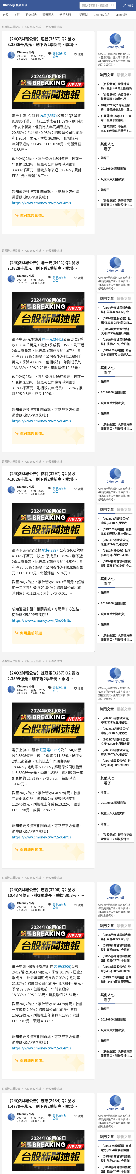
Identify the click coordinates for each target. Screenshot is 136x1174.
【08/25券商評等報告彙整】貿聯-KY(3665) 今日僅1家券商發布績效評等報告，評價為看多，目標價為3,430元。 (116, 937)
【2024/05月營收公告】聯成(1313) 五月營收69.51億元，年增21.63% (116, 721)
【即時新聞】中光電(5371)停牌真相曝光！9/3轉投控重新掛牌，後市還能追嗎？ (115, 129)
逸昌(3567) (48, 115)
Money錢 (121, 14)
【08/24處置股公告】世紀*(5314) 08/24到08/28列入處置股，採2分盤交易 (116, 321)
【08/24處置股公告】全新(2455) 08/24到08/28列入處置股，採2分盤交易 (116, 969)
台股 (5, 14)
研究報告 (31, 14)
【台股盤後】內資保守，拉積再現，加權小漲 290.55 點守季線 (116, 97)
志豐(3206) (62, 966)
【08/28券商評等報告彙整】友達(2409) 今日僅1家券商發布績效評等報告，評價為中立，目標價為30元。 (116, 1170)
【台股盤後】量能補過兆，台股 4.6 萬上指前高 (116, 86)
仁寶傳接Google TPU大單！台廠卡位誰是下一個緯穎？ (116, 118)
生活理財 (82, 14)
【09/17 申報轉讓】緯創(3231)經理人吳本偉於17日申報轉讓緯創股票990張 (116, 532)
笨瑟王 (105, 158)
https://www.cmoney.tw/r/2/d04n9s (41, 202)
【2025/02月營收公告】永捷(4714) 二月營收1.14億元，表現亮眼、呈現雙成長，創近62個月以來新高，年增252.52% (116, 543)
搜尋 (113, 5)
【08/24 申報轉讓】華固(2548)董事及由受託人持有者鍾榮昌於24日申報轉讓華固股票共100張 (116, 353)
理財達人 (48, 14)
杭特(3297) (51, 550)
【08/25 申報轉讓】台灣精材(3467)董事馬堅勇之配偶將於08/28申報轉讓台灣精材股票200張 (116, 980)
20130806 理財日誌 (113, 168)
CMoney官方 (102, 14)
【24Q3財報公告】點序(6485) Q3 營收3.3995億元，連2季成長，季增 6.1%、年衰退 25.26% (116, 553)
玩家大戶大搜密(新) (113, 179)
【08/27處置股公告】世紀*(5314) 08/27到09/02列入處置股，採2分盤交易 (116, 763)
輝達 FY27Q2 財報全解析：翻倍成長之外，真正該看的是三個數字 (116, 108)
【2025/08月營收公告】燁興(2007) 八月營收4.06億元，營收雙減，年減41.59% (116, 753)
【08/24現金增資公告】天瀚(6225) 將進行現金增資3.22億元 (116, 332)
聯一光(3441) (52, 339)
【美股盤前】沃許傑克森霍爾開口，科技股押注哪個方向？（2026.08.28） (116, 203)
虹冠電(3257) (49, 749)
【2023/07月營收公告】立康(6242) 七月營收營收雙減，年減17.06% (116, 742)
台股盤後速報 (54, 26)
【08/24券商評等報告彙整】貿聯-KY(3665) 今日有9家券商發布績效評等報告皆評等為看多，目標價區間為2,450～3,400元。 (116, 310)
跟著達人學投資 (11, 26)
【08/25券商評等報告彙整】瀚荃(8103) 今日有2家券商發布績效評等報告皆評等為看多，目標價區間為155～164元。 (116, 948)
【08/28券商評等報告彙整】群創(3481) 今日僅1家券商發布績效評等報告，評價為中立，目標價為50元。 (116, 1159)
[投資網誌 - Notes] (16, 5)
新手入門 (65, 14)
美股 (17, 14)
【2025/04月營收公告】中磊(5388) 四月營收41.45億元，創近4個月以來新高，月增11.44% (116, 521)
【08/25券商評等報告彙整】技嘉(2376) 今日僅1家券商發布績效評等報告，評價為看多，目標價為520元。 (116, 342)
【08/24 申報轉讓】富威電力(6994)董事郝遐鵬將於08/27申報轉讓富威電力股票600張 (116, 1148)
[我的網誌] (128, 5)
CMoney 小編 (33, 26)
